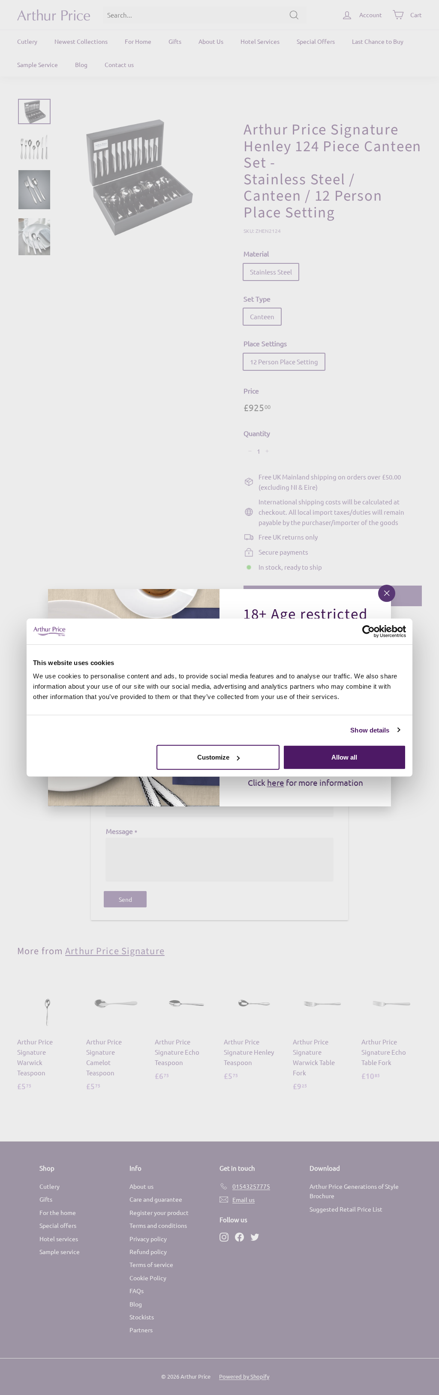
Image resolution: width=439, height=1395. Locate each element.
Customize (213, 757)
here (275, 782)
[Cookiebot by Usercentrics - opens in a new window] (368, 631)
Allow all (344, 757)
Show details (369, 729)
